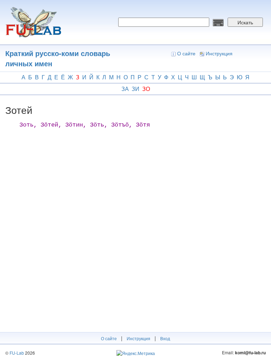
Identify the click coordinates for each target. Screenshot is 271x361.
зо (146, 89)
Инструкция (219, 53)
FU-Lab (17, 353)
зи (135, 89)
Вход (165, 338)
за (125, 89)
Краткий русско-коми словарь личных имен (57, 58)
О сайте (186, 53)
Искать (245, 22)
